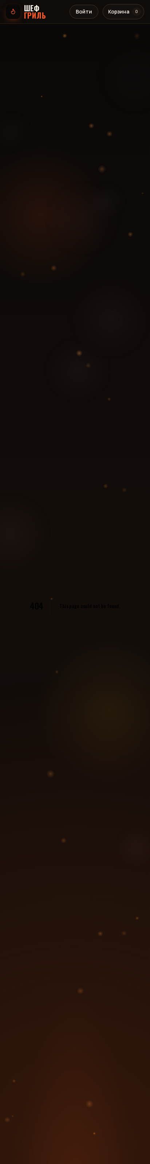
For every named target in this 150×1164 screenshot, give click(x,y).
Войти (84, 11)
